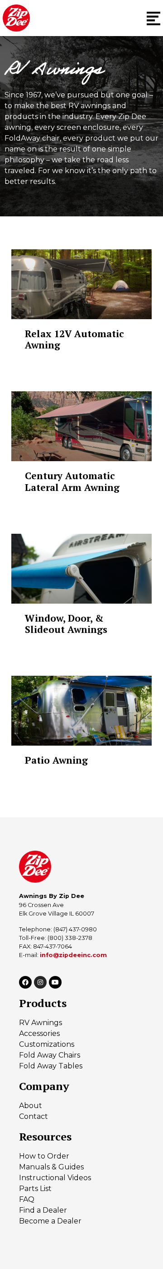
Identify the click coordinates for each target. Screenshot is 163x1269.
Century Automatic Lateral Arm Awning (72, 481)
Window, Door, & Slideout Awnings (66, 624)
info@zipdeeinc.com (73, 955)
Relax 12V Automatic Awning (74, 339)
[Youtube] (55, 982)
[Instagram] (40, 982)
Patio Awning (56, 760)
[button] (153, 18)
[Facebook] (25, 982)
